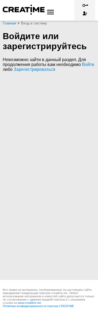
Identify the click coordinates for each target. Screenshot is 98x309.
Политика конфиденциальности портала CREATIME (38, 306)
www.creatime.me (29, 302)
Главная (9, 23)
